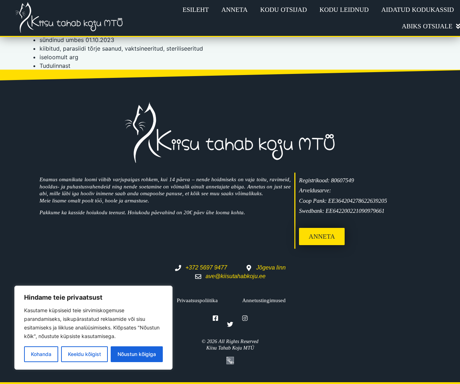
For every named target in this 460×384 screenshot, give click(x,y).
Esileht (196, 9)
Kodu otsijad (283, 9)
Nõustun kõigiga (137, 354)
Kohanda (41, 354)
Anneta (234, 9)
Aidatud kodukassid (417, 9)
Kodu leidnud (344, 9)
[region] (93, 328)
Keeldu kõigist (84, 354)
